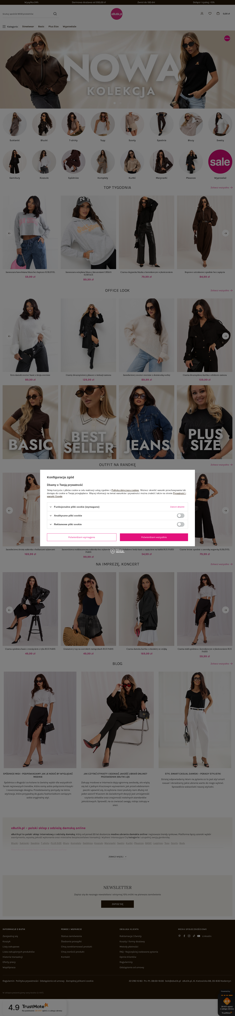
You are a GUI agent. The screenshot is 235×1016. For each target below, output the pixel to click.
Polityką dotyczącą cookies (125, 490)
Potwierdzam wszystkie (154, 537)
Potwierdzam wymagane (81, 537)
